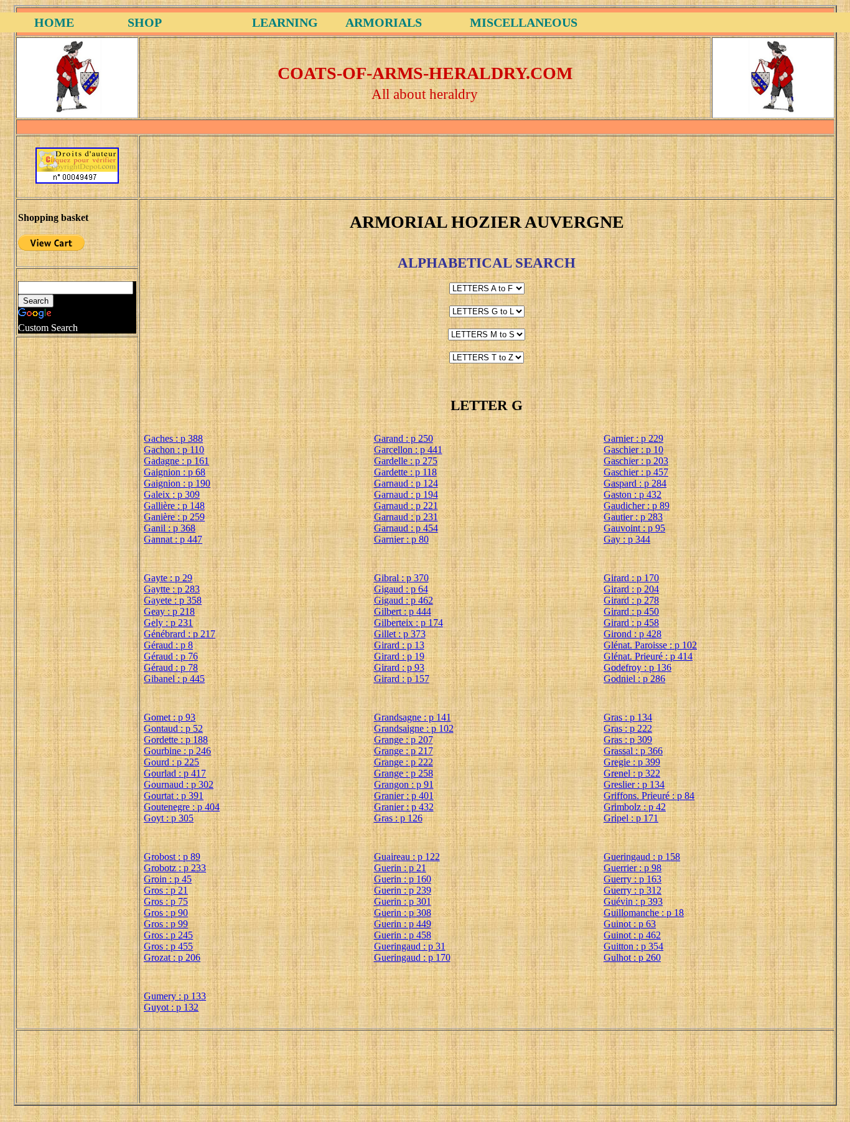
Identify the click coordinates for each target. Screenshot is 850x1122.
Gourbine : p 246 (177, 751)
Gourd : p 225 (171, 762)
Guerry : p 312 (632, 890)
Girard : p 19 (399, 656)
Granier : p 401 (404, 795)
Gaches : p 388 (173, 438)
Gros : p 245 (168, 935)
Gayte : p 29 (168, 578)
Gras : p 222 (628, 728)
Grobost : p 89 (172, 856)
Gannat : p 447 (173, 539)
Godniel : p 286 (634, 678)
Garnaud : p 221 (406, 505)
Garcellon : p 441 (408, 449)
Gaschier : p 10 (633, 449)
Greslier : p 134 (634, 784)
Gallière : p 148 (174, 505)
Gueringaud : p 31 (410, 946)
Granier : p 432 (404, 807)
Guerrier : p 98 (632, 868)
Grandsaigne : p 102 (414, 728)
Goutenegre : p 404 (182, 807)
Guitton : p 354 (633, 946)
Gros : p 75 (166, 901)
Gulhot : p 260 (632, 957)
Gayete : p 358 (173, 600)
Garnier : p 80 (401, 539)
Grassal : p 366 (633, 751)
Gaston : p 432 (632, 494)
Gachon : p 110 (174, 449)
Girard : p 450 (631, 611)
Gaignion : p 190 (177, 483)
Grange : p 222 (403, 762)
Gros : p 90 (166, 912)
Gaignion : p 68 (174, 472)
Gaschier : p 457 (636, 472)
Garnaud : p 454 (406, 528)
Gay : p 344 (627, 539)
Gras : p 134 (628, 717)
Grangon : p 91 (404, 784)
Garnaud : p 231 (406, 517)
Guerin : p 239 (402, 890)
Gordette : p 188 (176, 739)
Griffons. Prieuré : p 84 (649, 795)
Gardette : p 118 (405, 472)
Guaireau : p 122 (407, 856)
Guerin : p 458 (402, 935)
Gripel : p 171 (631, 818)
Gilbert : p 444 (402, 611)
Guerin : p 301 (402, 901)
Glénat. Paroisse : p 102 (650, 645)
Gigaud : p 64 (401, 589)
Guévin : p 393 (633, 901)
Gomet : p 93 (169, 717)
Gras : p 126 (398, 818)
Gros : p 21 (166, 890)
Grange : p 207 (403, 739)
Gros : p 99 (166, 924)
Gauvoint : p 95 (634, 528)
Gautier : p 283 (633, 517)
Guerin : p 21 (400, 868)
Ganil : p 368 (169, 528)
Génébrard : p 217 (179, 634)
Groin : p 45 (168, 879)
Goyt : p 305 (169, 818)
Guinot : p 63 (630, 924)
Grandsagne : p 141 (412, 717)
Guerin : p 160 (402, 879)
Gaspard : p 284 (635, 483)
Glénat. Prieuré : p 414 (648, 656)
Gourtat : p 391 (173, 795)
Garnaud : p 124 (406, 483)
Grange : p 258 (403, 773)
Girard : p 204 (631, 589)
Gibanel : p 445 (174, 678)
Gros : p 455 (168, 946)
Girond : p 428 (632, 634)
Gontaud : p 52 (173, 728)
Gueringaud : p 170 (412, 957)
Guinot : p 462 (632, 935)
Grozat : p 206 (172, 957)
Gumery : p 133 (175, 996)
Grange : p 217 (403, 751)
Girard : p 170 (631, 578)
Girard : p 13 (399, 645)
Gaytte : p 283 (172, 589)
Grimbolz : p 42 (635, 807)
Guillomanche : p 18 (644, 912)
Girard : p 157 (401, 678)
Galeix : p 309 (172, 494)
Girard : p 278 (631, 600)
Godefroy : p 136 (637, 667)
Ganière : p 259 (174, 517)
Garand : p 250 (403, 438)
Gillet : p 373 (400, 634)
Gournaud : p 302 (178, 784)
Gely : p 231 (168, 622)
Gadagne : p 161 (176, 461)
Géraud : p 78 (171, 667)
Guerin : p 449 (402, 924)
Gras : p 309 (628, 739)
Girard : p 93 (399, 667)
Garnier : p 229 (633, 438)
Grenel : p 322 (632, 773)
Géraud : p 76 (171, 656)
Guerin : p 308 (402, 912)
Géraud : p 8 (168, 645)
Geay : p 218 (169, 611)
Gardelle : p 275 (405, 461)
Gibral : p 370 (401, 578)
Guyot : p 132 (171, 1007)
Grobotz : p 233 (175, 868)
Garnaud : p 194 (406, 494)
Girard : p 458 (631, 622)
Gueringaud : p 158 (642, 856)
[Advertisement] (486, 166)
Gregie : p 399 (632, 762)
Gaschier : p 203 (636, 461)
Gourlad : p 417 (175, 773)
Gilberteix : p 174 (408, 622)
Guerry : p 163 (632, 879)
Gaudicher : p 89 (637, 505)
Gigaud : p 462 (403, 600)
